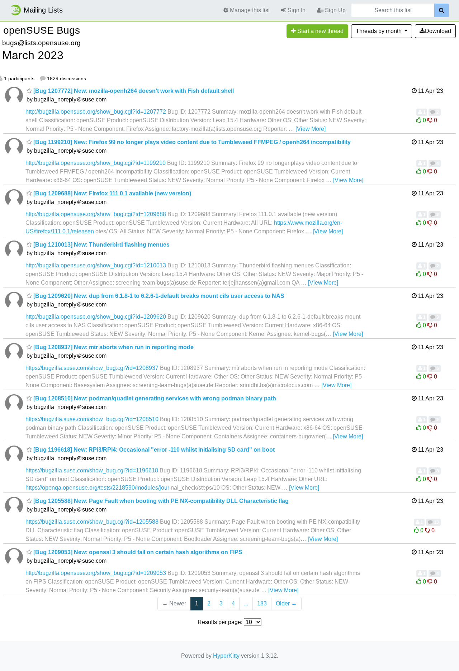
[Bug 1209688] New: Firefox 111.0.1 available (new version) (111, 193)
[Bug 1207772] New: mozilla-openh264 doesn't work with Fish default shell (133, 91)
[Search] (441, 10)
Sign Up (334, 10)
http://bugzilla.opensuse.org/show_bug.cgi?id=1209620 (95, 317)
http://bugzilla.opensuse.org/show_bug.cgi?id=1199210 (95, 163)
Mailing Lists (43, 10)
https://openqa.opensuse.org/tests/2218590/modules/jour (97, 488)
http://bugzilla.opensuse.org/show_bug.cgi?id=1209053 (95, 573)
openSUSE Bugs (41, 30)
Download (438, 31)
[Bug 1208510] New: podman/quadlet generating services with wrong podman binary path (154, 398)
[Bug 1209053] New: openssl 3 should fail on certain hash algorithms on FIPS (137, 552)
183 (262, 603)
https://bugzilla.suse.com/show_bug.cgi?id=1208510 (91, 419)
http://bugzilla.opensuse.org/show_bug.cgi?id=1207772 (95, 112)
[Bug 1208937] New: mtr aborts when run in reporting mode (113, 347)
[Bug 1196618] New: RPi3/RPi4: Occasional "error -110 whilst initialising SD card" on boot (153, 450)
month (379, 31)
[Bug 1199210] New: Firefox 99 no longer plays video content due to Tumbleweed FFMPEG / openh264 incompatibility (191, 142)
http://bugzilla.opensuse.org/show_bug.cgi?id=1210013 (95, 265)
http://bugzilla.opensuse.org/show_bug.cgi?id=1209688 (95, 214)
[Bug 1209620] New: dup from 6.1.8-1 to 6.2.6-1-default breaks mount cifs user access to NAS (158, 296)
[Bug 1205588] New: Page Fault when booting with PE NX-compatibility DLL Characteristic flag (160, 501)
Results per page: (220, 622)
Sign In (296, 10)
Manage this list (249, 10)
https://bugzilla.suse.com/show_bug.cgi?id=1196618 (91, 470)
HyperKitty (226, 656)
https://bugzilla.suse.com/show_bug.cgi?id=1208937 (91, 368)
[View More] (310, 129)
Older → (286, 603)
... (246, 603)
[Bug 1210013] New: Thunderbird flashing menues (101, 245)
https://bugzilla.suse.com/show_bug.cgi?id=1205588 (91, 522)
